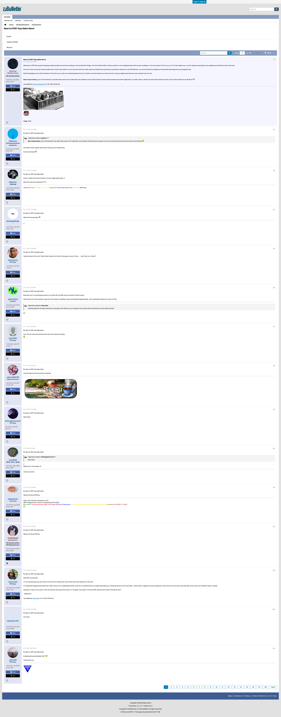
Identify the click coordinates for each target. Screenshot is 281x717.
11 (222, 687)
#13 (274, 570)
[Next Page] (258, 53)
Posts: (8, 82)
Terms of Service (259, 696)
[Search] (276, 9)
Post (14, 90)
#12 (274, 526)
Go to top (272, 696)
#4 (274, 209)
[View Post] (48, 138)
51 (259, 687)
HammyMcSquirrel (39, 84)
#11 (274, 487)
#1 (274, 59)
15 (247, 687)
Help (230, 696)
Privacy (247, 696)
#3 (274, 170)
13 (234, 687)
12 (228, 687)
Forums (7, 17)
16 (253, 687)
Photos (9, 47)
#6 (274, 287)
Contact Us (238, 696)
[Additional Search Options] (273, 9)
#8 (274, 365)
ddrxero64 (36, 598)
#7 (274, 326)
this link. (168, 65)
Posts (9, 36)
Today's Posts (28, 20)
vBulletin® (140, 706)
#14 (273, 609)
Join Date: (9, 80)
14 (241, 687)
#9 (274, 409)
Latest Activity (12, 42)
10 (216, 687)
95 (266, 687)
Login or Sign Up (199, 2)
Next (273, 687)
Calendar (18, 20)
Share (14, 86)
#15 (274, 648)
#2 (274, 129)
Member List (8, 20)
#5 (274, 248)
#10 (274, 448)
